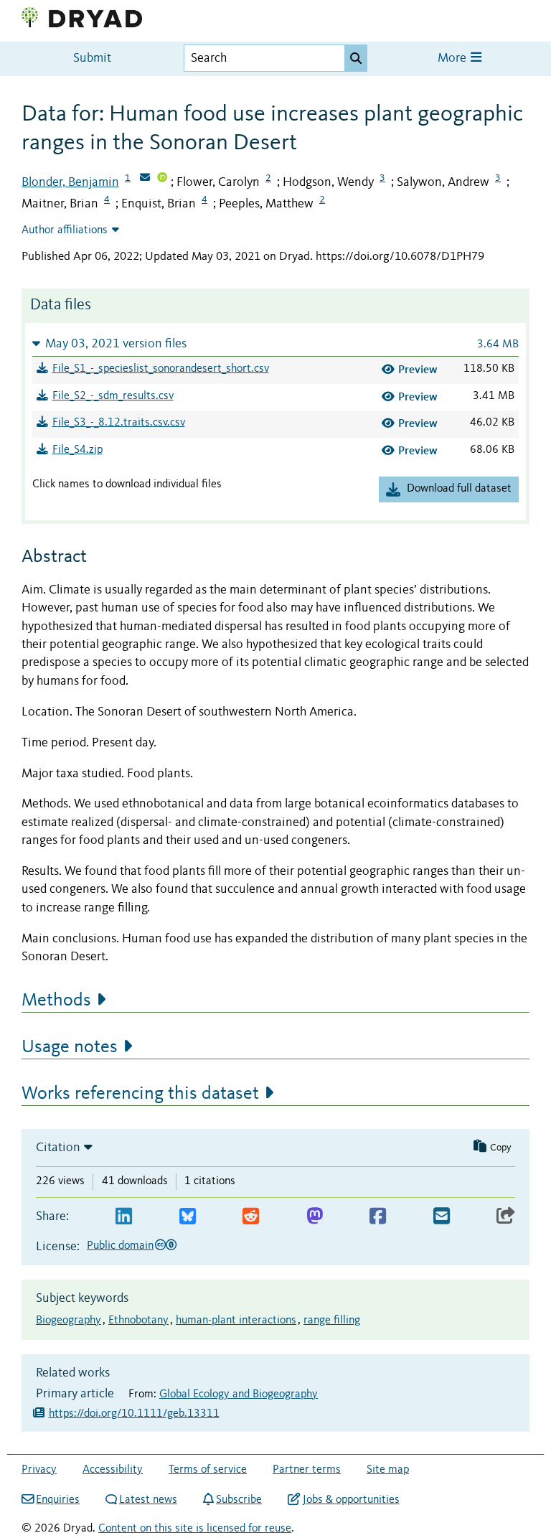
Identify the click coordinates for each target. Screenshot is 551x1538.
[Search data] (355, 58)
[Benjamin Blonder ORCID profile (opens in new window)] (162, 178)
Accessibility (113, 1470)
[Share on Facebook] (377, 1216)
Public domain (120, 1246)
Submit (92, 58)
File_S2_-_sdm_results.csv (113, 396)
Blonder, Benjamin (70, 182)
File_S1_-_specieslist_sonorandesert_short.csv (160, 369)
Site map (388, 1470)
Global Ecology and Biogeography (238, 1394)
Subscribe (239, 1500)
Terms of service (208, 1470)
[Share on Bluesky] (187, 1216)
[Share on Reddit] (250, 1216)
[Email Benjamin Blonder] (145, 178)
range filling (331, 1320)
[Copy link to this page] (505, 1217)
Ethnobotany (138, 1320)
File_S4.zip (77, 450)
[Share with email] (441, 1216)
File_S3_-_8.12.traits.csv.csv (118, 422)
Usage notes (70, 1047)
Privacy (39, 1470)
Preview (418, 369)
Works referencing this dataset (140, 1093)
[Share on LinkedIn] (124, 1216)
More (453, 58)
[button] (275, 343)
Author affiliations (65, 230)
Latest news (148, 1500)
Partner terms (307, 1470)
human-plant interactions (236, 1320)
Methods (56, 1000)
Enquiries (58, 1500)
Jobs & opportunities (351, 1500)
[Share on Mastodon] (314, 1216)
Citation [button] (58, 1147)
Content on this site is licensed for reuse (194, 1528)
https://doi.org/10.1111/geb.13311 (134, 1414)
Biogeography (68, 1320)
